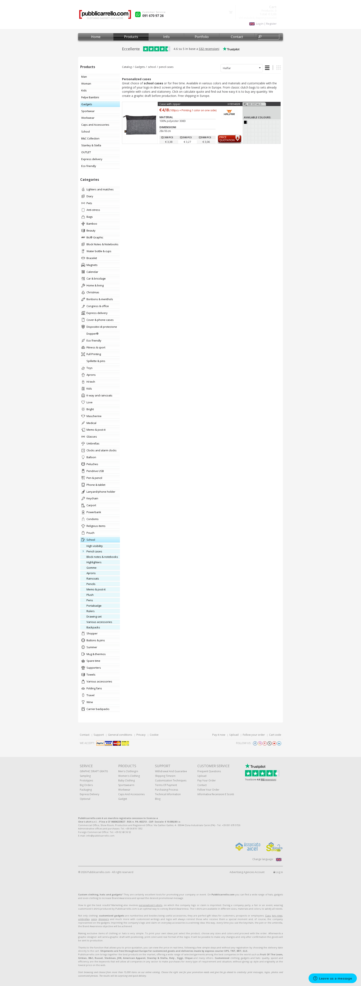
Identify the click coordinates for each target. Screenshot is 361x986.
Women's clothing (129, 776)
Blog (157, 799)
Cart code (275, 735)
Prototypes (86, 780)
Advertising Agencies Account (247, 872)
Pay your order (206, 780)
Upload (234, 735)
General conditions (120, 735)
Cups (268, 915)
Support (99, 735)
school (152, 67)
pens (94, 919)
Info (166, 36)
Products (131, 36)
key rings (277, 915)
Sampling (85, 776)
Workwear (124, 789)
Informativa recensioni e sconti (215, 794)
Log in (279, 872)
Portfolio (202, 36)
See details (254, 104)
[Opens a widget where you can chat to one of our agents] (333, 978)
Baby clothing (126, 780)
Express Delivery (89, 794)
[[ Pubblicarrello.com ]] (105, 16)
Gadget (122, 799)
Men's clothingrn (128, 771)
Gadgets (140, 67)
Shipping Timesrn (165, 776)
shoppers (103, 919)
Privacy (141, 735)
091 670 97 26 (153, 15)
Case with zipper (169, 104)
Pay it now (218, 735)
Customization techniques (170, 780)
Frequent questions (209, 771)
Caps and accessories (131, 794)
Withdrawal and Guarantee (171, 771)
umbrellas (83, 919)
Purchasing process (166, 789)
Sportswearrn (126, 785)
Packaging (86, 789)
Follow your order (254, 735)
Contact (237, 36)
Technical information (168, 794)
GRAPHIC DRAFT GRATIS (94, 771)
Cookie (154, 735)
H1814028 (234, 104)
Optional (85, 799)
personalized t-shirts (150, 905)
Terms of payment (166, 785)
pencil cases (166, 67)
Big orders (86, 785)
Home (95, 36)
